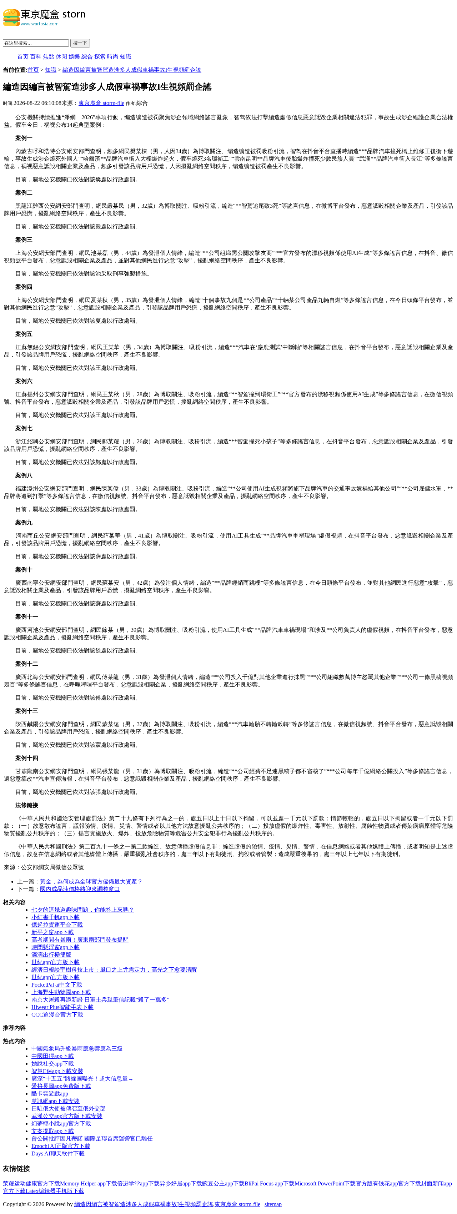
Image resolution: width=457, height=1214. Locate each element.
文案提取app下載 (52, 1131)
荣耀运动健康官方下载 (31, 1183)
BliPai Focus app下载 (270, 1183)
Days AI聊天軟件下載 (58, 1153)
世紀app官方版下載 (55, 962)
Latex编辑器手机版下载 (55, 1191)
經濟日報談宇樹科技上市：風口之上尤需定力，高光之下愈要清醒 (114, 970)
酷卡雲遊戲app (49, 1093)
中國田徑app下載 (52, 1056)
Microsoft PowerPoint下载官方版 (334, 1183)
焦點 (48, 57)
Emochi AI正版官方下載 (60, 1146)
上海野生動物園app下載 (61, 992)
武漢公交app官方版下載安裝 (66, 1116)
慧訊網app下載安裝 (55, 1101)
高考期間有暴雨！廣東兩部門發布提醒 (80, 940)
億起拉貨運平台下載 (57, 925)
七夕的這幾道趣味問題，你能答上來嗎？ (82, 910)
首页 (23, 57)
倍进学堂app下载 (138, 1183)
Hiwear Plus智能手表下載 (62, 1007)
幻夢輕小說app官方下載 (61, 1123)
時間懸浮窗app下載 (55, 947)
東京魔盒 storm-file (101, 103)
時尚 (113, 57)
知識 (125, 57)
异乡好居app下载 (181, 1183)
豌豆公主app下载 (223, 1183)
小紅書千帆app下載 (55, 917)
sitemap (273, 1204)
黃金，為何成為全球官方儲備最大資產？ (91, 881)
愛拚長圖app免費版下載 (61, 1086)
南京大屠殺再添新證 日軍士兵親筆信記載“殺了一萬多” (100, 1000)
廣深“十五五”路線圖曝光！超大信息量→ (82, 1079)
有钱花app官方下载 (397, 1183)
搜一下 (80, 43)
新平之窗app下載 (52, 932)
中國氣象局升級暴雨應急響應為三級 (77, 1049)
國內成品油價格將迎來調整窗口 (80, 889)
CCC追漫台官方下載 (57, 1015)
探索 (100, 57)
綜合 (87, 57)
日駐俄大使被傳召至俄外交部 (68, 1108)
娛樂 (74, 57)
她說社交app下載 (52, 1064)
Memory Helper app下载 (88, 1183)
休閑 (61, 57)
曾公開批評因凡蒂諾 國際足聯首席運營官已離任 (92, 1138)
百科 (35, 57)
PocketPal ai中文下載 (56, 985)
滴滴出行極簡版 (51, 955)
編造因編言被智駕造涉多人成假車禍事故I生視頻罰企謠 (131, 70)
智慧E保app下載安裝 (57, 1071)
